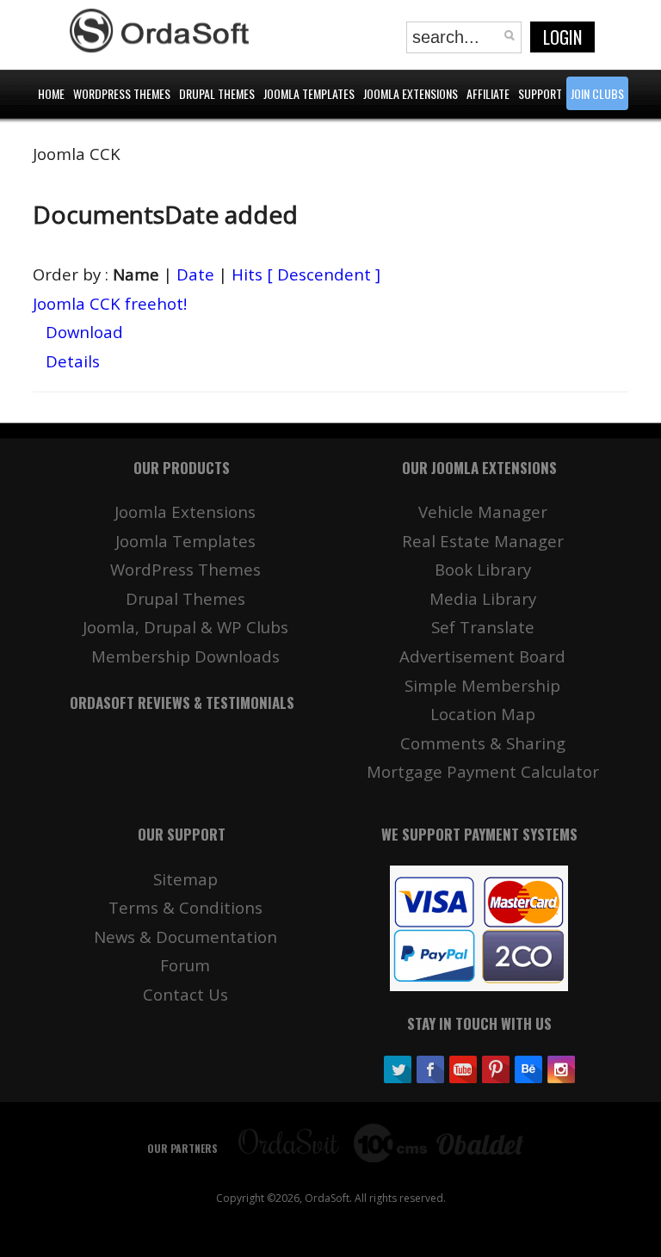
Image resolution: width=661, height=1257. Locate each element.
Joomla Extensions (185, 511)
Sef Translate (482, 627)
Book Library (483, 569)
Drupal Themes (185, 598)
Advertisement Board (482, 656)
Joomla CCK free (110, 303)
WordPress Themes (185, 569)
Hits (247, 274)
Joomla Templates (185, 540)
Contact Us (185, 994)
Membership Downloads (185, 656)
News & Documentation (185, 936)
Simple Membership (482, 685)
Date (195, 274)
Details (73, 361)
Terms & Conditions (185, 907)
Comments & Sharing (482, 743)
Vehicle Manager (482, 511)
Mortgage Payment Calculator (483, 771)
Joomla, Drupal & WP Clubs (185, 627)
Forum (185, 965)
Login (562, 37)
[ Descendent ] (323, 274)
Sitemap (185, 879)
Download (84, 331)
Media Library (482, 598)
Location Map (482, 713)
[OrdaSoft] (161, 31)
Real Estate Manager (483, 540)
